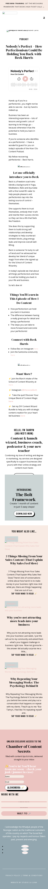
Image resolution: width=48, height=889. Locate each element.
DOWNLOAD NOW (24, 513)
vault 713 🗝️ (24, 813)
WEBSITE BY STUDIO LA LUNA (24, 882)
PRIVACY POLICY (13, 875)
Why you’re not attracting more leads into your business (24, 621)
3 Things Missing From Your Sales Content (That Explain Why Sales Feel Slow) (24, 559)
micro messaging (24, 807)
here (36, 348)
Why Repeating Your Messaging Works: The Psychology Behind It (24, 682)
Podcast (24, 39)
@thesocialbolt (29, 390)
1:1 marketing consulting (24, 801)
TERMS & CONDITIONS (32, 875)
